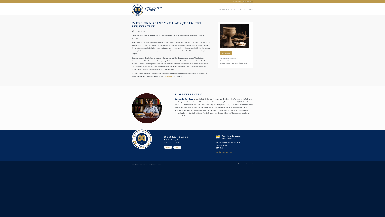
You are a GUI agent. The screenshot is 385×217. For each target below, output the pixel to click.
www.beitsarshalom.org (223, 152)
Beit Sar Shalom (248, 2)
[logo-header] (147, 10)
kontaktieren (168, 76)
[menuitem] (223, 9)
